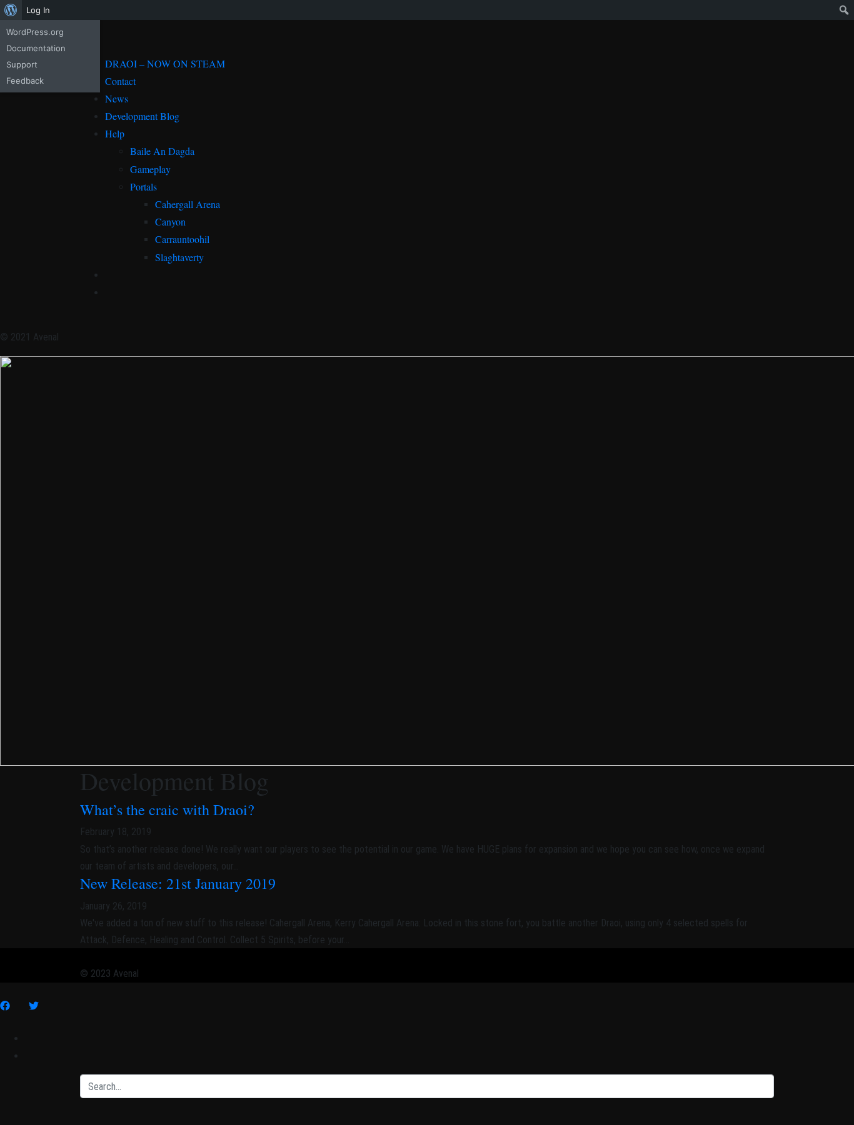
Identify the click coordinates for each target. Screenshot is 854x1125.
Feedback (25, 81)
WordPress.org (35, 32)
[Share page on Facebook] (5, 1006)
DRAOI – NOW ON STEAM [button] (165, 63)
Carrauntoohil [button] (182, 238)
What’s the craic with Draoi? (167, 810)
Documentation (36, 48)
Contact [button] (120, 80)
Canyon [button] (170, 221)
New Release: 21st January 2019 (178, 883)
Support (22, 64)
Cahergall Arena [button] (187, 204)
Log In (38, 10)
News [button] (116, 98)
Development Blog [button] (142, 115)
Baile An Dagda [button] (162, 150)
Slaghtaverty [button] (179, 257)
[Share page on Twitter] (34, 1006)
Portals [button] (143, 186)
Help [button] (114, 133)
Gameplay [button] (150, 169)
